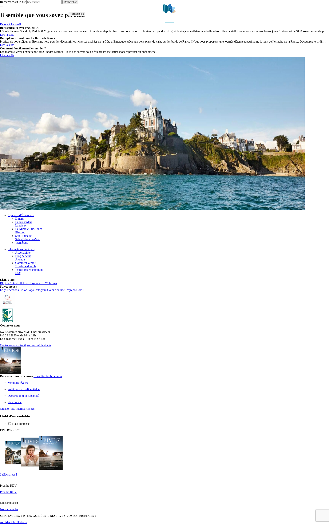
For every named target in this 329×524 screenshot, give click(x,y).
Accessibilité (77, 13)
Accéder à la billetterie (13, 522)
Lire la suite (7, 34)
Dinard (19, 218)
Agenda (20, 259)
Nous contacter (9, 509)
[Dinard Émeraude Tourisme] (169, 21)
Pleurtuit (20, 232)
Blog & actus (23, 256)
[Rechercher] (315, 14)
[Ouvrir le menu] (324, 13)
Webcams (44, 13)
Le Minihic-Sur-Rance (28, 229)
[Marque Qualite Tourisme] (7, 306)
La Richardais (23, 222)
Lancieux (20, 225)
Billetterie (22, 13)
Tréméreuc (21, 242)
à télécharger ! (8, 474)
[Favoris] (61, 14)
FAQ (18, 273)
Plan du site (15, 402)
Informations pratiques (21, 249)
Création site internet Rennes (17, 408)
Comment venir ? (25, 262)
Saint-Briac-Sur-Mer (27, 239)
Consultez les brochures (48, 376)
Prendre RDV (8, 492)
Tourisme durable (25, 266)
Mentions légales (18, 382)
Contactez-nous (9, 345)
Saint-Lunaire (23, 235)
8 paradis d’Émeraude (21, 215)
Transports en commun (29, 269)
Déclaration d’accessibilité (23, 395)
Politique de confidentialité (35, 345)
